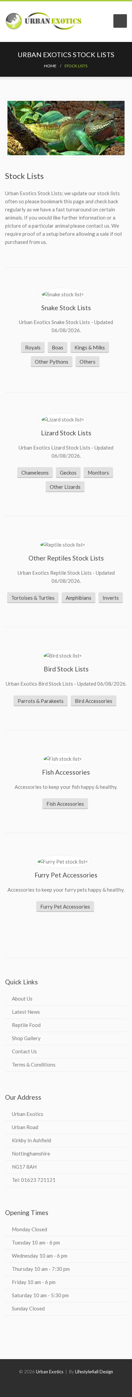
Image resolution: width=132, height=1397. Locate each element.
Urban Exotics (49, 1371)
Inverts (111, 598)
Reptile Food (26, 1025)
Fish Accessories (65, 804)
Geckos (68, 473)
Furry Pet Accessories (65, 906)
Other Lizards (65, 487)
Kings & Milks (89, 347)
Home (50, 65)
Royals (33, 347)
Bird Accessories (93, 701)
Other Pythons (51, 362)
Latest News (26, 1012)
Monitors (98, 473)
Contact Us (24, 1051)
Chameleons (35, 473)
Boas (57, 347)
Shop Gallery (26, 1038)
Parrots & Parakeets (41, 701)
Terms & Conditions (34, 1064)
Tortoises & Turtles (32, 598)
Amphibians (78, 598)
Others (87, 362)
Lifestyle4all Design (94, 1371)
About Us (22, 998)
